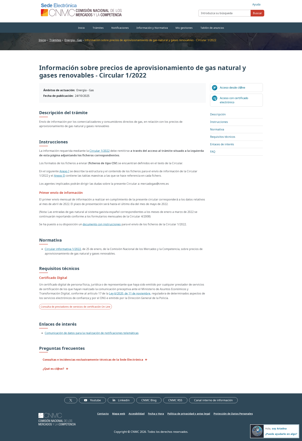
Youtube (95, 400)
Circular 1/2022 (99, 151)
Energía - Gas (73, 40)
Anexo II (59, 176)
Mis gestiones (184, 27)
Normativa (217, 129)
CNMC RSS (175, 400)
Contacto (103, 413)
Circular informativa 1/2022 (63, 249)
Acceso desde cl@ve (232, 87)
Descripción (218, 114)
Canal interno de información (213, 400)
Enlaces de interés (222, 144)
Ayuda (256, 4)
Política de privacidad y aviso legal (188, 413)
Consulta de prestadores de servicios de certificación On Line (75, 306)
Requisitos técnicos (222, 137)
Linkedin (124, 400)
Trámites (98, 27)
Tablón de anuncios (212, 27)
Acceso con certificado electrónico (234, 100)
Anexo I (64, 171)
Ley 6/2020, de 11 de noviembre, (130, 293)
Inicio (81, 27)
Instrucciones (219, 122)
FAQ (212, 152)
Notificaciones (120, 27)
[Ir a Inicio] (81, 10)
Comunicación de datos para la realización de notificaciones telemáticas (92, 333)
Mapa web (118, 413)
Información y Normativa (152, 27)
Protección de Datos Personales (233, 413)
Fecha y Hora (156, 413)
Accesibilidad (137, 413)
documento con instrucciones (102, 224)
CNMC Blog (148, 400)
